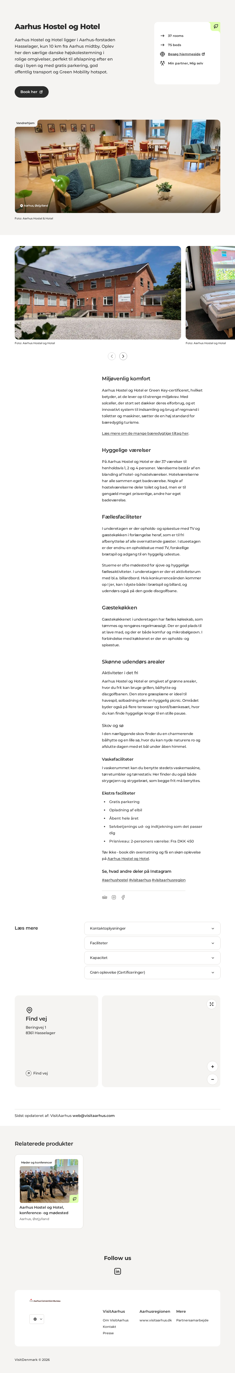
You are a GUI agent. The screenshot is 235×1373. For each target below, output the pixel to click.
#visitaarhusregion (168, 880)
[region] (161, 1041)
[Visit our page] (118, 1271)
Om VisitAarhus (116, 1320)
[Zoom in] (212, 1066)
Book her (28, 92)
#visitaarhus (140, 880)
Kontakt (109, 1327)
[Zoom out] (212, 1079)
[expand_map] (212, 1004)
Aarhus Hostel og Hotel (128, 858)
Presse (108, 1333)
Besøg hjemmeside (184, 54)
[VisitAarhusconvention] (44, 1300)
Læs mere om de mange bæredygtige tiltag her (145, 433)
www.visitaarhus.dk (156, 1320)
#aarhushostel (115, 880)
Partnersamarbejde (192, 1320)
